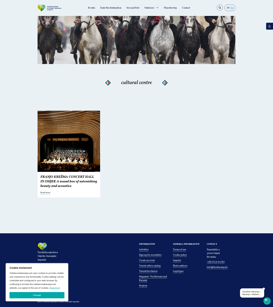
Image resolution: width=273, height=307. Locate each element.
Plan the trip (170, 8)
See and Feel (133, 8)
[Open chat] (267, 301)
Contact (186, 8)
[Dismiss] (264, 289)
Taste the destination (110, 8)
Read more (55, 288)
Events (91, 8)
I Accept (37, 295)
